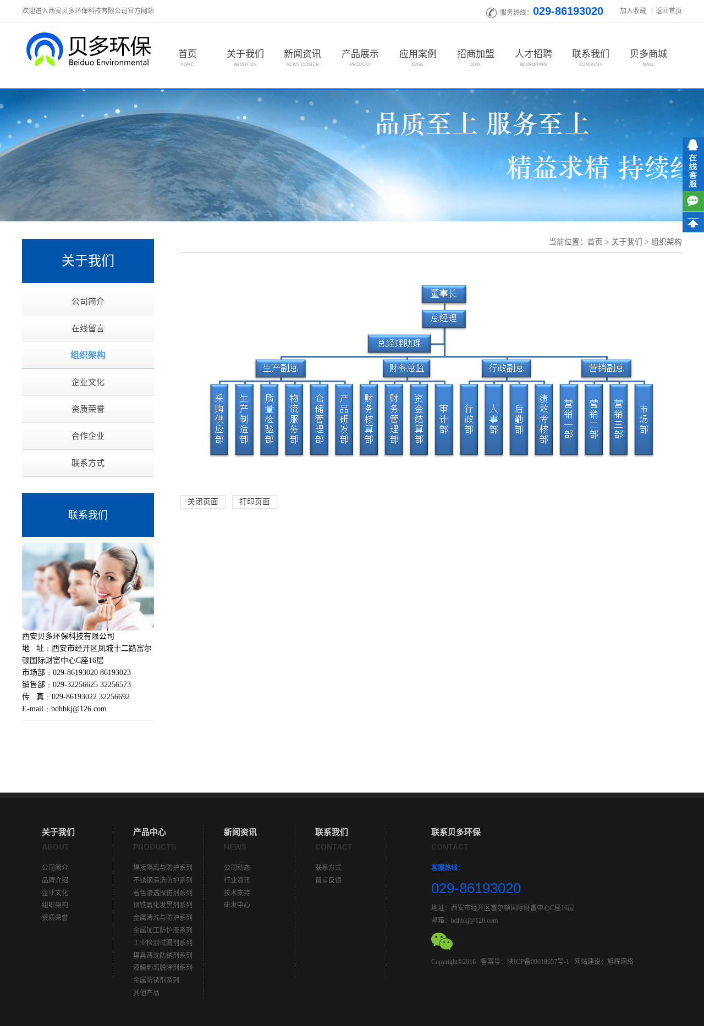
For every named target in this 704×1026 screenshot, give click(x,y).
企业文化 (88, 382)
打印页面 (254, 502)
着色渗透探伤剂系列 (163, 893)
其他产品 (146, 993)
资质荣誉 (88, 409)
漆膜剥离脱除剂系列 (163, 968)
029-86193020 (568, 11)
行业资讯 (237, 880)
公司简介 (88, 301)
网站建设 (587, 962)
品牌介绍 (55, 880)
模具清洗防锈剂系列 (163, 956)
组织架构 (88, 355)
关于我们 (627, 242)
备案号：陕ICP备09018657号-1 (525, 962)
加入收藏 (634, 11)
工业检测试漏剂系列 (163, 943)
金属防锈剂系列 (156, 980)
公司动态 (237, 868)
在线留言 (88, 328)
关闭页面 (203, 502)
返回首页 (669, 11)
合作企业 (88, 436)
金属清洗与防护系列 (163, 918)
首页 (595, 242)
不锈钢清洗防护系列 (163, 880)
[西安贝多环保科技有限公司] (88, 49)
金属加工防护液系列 (163, 930)
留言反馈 (328, 880)
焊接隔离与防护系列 (163, 868)
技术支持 (237, 893)
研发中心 (237, 905)
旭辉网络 (620, 962)
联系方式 (88, 463)
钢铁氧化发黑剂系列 (163, 905)
